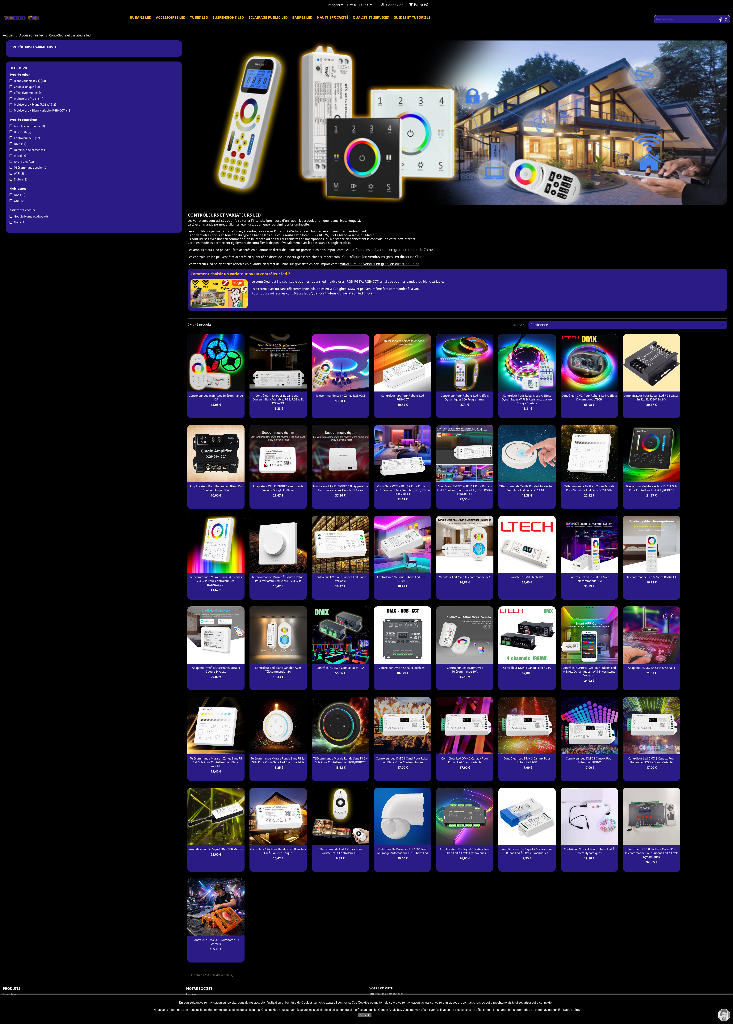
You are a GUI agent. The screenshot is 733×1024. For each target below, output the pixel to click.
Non (19, 195)
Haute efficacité (332, 17)
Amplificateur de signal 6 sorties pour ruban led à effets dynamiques (465, 851)
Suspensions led (228, 17)
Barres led (302, 17)
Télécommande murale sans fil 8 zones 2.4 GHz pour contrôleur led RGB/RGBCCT (216, 580)
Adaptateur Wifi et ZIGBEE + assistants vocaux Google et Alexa (278, 488)
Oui (19, 201)
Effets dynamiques (28, 93)
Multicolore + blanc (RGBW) (35, 104)
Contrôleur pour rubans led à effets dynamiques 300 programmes (465, 397)
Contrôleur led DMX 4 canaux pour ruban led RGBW (589, 760)
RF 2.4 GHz (24, 161)
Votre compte (381, 988)
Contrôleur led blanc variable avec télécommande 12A (278, 669)
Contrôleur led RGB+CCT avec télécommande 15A (589, 579)
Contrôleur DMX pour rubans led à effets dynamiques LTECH (589, 397)
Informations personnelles (386, 994)
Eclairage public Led (268, 17)
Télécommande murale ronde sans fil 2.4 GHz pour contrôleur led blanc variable (278, 760)
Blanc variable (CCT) (30, 81)
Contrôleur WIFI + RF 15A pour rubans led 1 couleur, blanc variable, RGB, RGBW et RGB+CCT (402, 490)
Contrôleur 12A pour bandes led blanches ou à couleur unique (278, 851)
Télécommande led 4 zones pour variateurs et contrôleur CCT (340, 851)
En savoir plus (569, 1010)
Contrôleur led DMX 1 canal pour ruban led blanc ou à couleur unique (402, 760)
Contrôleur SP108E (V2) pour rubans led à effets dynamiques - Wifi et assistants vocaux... (589, 671)
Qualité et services (371, 17)
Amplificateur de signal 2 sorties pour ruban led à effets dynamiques (527, 851)
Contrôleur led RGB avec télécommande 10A (216, 397)
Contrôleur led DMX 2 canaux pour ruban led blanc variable (464, 760)
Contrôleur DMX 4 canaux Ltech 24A (527, 668)
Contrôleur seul (27, 138)
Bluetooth (22, 132)
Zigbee (20, 179)
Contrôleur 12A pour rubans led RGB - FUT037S (402, 579)
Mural (20, 156)
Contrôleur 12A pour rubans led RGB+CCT (402, 397)
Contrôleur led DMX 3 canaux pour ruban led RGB (527, 760)
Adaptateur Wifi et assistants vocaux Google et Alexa (216, 669)
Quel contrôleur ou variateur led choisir (343, 293)
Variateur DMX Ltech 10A (527, 577)
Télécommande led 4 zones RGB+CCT (340, 395)
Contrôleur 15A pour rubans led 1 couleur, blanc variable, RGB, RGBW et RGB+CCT (278, 399)
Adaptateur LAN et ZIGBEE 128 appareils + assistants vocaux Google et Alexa (340, 488)
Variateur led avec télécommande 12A (464, 577)
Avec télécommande (29, 126)
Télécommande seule (30, 167)
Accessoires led (171, 17)
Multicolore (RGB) (28, 98)
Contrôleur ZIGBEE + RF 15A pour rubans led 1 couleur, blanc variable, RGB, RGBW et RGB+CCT (464, 490)
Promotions (10, 994)
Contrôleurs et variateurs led (34, 47)
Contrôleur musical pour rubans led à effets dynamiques (589, 851)
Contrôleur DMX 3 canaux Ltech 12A (340, 668)
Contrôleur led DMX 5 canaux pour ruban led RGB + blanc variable (651, 760)
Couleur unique (27, 87)
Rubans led (140, 17)
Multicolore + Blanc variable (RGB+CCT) (42, 110)
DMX (20, 144)
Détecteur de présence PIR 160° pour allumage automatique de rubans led (402, 851)
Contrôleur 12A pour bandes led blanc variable (340, 579)
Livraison (192, 994)
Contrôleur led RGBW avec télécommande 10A (465, 669)
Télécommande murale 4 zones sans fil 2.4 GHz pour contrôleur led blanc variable (216, 762)
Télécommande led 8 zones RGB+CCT (651, 577)
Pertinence (627, 324)
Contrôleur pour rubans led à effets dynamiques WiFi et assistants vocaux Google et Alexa (527, 399)
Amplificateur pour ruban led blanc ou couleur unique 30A (216, 488)
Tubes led (199, 17)
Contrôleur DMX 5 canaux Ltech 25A (402, 668)
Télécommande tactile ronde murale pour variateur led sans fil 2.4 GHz (527, 488)
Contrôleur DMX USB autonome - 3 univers (216, 942)
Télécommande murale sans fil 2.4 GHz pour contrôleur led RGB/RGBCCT (651, 488)
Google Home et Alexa (31, 216)
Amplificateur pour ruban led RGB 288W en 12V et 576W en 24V (651, 397)
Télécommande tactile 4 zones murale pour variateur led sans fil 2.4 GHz (589, 488)
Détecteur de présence (31, 150)
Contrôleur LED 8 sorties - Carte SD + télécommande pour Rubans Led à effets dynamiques (651, 853)
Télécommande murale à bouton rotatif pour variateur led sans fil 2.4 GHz (278, 579)
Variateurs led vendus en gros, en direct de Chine (380, 263)
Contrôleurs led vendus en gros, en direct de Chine (383, 256)
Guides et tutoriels (411, 17)
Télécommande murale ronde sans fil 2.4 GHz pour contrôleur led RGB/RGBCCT (340, 760)
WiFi (19, 173)
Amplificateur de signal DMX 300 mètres (216, 849)
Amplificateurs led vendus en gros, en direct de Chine (389, 249)
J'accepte (365, 1015)
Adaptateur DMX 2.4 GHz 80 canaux (651, 668)
